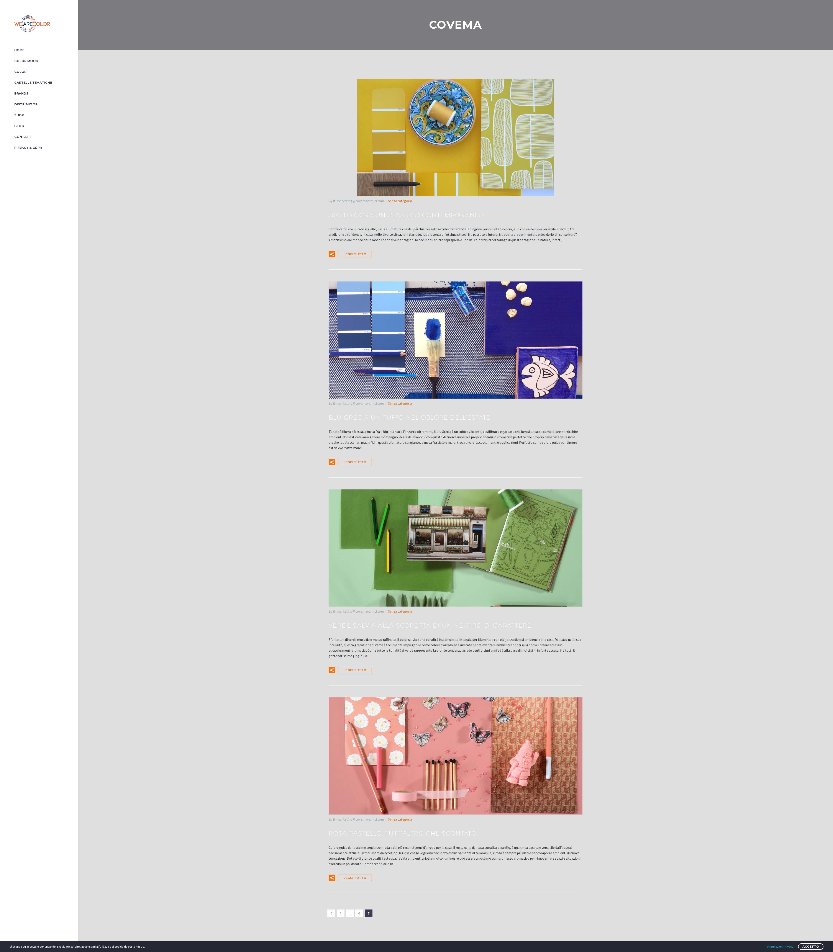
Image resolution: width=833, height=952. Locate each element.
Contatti (23, 137)
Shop (19, 115)
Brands (21, 93)
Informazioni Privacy (780, 947)
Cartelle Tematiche (33, 83)
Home (19, 50)
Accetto (810, 947)
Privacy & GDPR (28, 148)
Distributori (26, 104)
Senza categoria (400, 201)
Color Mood (26, 61)
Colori (20, 72)
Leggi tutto (355, 254)
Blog (19, 126)
